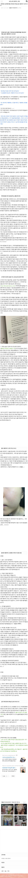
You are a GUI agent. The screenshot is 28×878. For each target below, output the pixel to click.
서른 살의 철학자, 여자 (14, 1)
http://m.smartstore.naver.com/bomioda (11, 765)
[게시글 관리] (8, 776)
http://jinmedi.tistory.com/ (8, 286)
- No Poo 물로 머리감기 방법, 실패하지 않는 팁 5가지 (13, 743)
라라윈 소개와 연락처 (6, 858)
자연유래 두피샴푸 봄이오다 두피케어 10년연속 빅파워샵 (9, 768)
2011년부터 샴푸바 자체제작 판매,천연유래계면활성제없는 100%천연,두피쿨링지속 (9, 760)
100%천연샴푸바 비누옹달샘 (9, 757)
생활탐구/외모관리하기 (13, 7)
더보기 (24, 802)
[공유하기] (6, 776)
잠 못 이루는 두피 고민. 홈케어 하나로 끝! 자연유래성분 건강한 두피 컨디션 (9, 770)
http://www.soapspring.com (8, 755)
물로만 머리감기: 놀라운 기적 (8, 348)
